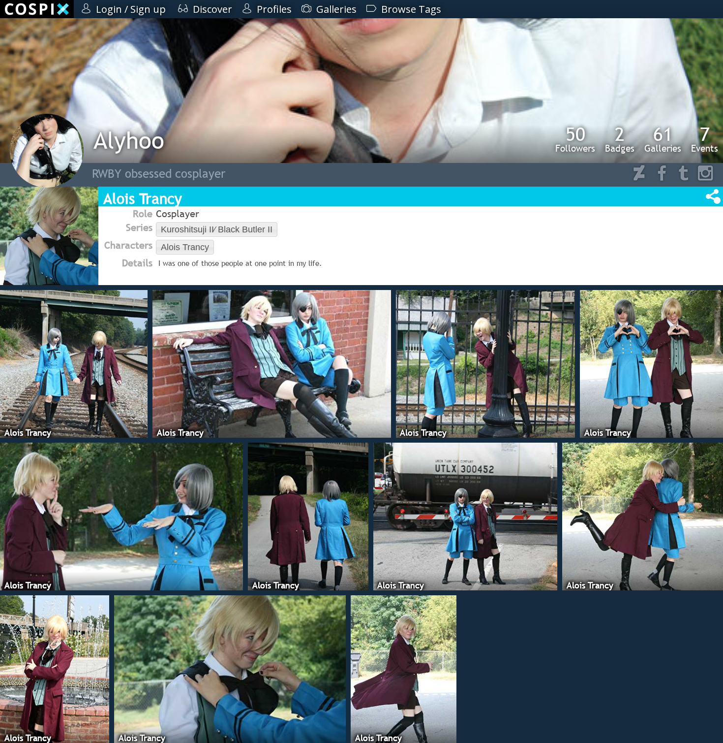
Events (704, 139)
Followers (575, 139)
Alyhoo (128, 140)
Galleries (662, 139)
